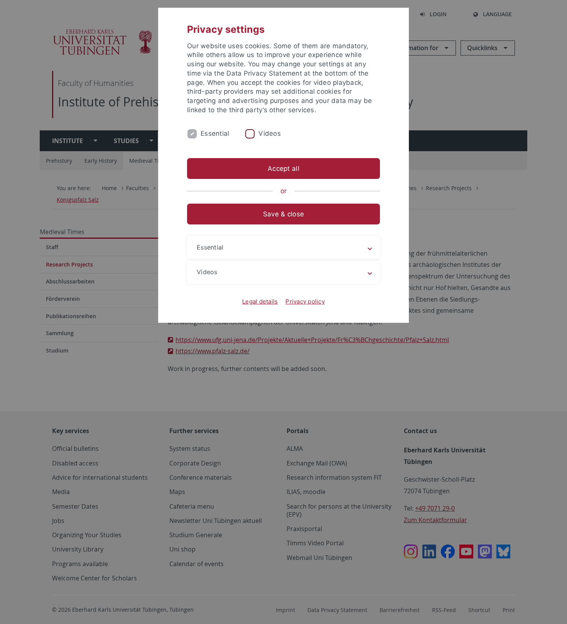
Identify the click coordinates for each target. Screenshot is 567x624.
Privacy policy (305, 301)
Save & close (283, 214)
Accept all (283, 168)
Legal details (260, 301)
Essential (215, 133)
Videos (269, 133)
